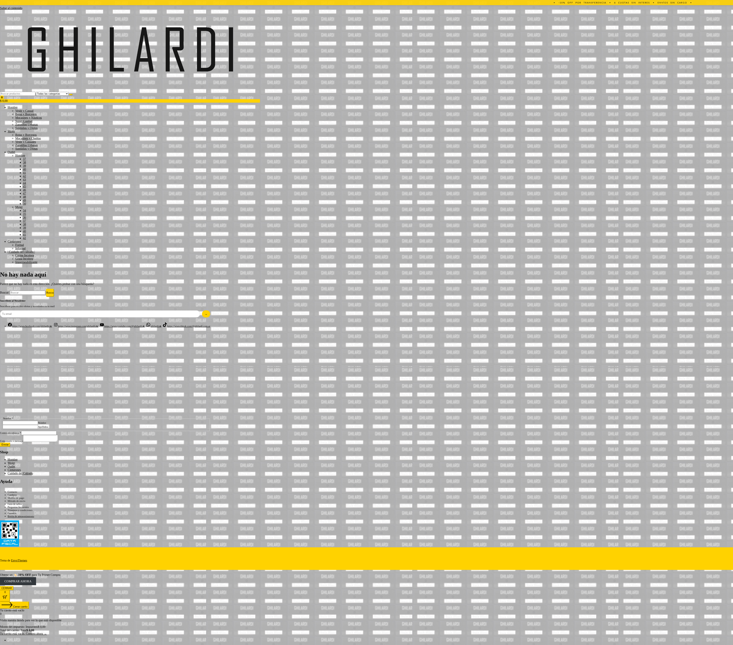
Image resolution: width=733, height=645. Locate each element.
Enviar (5, 444)
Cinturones (14, 241)
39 (24, 165)
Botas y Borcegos (26, 114)
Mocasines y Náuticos (28, 117)
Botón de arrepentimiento (21, 516)
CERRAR (7, 588)
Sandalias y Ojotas (26, 128)
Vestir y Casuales (25, 141)
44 (24, 183)
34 (24, 210)
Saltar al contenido (11, 8)
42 (24, 176)
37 (24, 159)
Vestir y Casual (24, 110)
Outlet (11, 152)
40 (24, 169)
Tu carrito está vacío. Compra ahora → (23, 633)
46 (24, 189)
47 (24, 193)
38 (24, 162)
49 (24, 200)
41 (24, 172)
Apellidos (43, 426)
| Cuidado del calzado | (21, 251)
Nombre (42, 422)
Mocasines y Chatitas (28, 138)
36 (24, 217)
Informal (20, 248)
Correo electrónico (10, 433)
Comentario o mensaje (11, 441)
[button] (130, 99)
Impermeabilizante (26, 262)
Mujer (11, 131)
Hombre (13, 107)
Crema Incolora (24, 255)
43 (24, 179)
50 (24, 203)
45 (24, 186)
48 (24, 196)
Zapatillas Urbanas (26, 124)
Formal (19, 245)
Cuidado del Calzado (20, 473)
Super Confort (23, 121)
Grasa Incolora (24, 258)
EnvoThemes (19, 560)
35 (24, 214)
